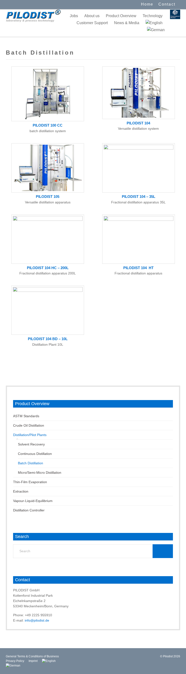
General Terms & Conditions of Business (32, 656)
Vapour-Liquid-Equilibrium (33, 501)
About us (92, 16)
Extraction (20, 491)
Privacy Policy (15, 661)
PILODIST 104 (138, 123)
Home (147, 4)
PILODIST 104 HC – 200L (48, 268)
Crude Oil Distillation (28, 425)
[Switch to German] (156, 29)
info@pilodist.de (37, 620)
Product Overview (121, 16)
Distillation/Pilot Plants (29, 435)
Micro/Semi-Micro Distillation (39, 472)
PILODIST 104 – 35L (138, 196)
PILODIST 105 (47, 196)
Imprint (33, 661)
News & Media (126, 23)
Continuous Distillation (35, 454)
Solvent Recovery (31, 444)
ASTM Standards (26, 416)
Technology (153, 16)
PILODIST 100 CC (47, 125)
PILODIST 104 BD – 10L (48, 339)
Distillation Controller (29, 510)
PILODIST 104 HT (138, 268)
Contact (166, 4)
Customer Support (92, 23)
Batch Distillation (30, 463)
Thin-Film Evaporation (30, 482)
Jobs (74, 16)
